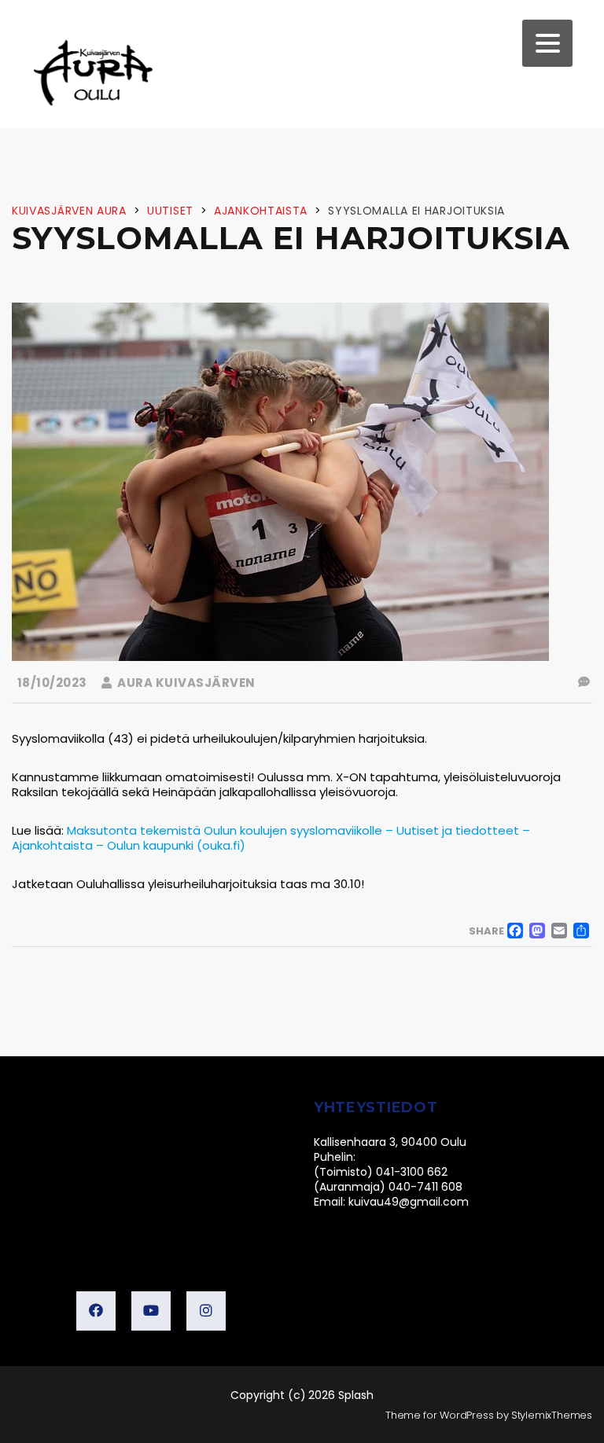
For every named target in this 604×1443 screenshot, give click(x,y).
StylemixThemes (551, 1415)
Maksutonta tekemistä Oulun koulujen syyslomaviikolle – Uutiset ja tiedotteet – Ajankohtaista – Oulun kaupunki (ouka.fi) (271, 838)
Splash (356, 1395)
